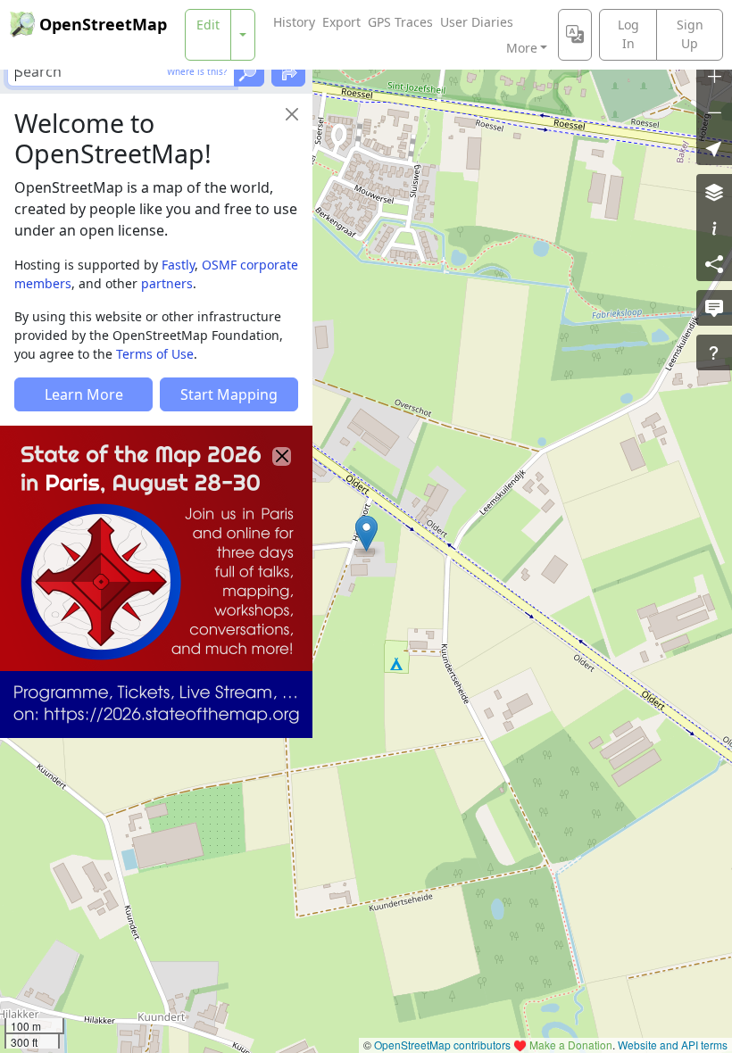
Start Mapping (229, 394)
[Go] (249, 71)
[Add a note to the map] (714, 308)
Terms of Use (155, 353)
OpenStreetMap (103, 24)
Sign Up (690, 34)
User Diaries (476, 21)
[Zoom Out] (714, 111)
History (294, 21)
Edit (208, 24)
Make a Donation (570, 1044)
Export (341, 21)
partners (167, 283)
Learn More (84, 394)
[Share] (714, 263)
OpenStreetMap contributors (442, 1044)
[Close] (292, 114)
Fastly (178, 264)
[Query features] (714, 352)
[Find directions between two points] (288, 71)
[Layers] (714, 192)
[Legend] (714, 227)
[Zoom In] (714, 76)
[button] (366, 533)
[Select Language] (575, 35)
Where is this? (197, 71)
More (521, 47)
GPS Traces (400, 21)
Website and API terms (673, 1044)
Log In (628, 34)
